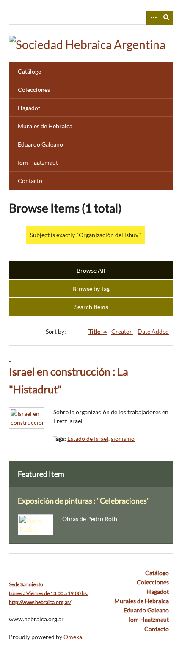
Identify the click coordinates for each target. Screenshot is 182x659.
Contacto (30, 180)
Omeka (72, 636)
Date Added (153, 331)
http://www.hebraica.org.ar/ (40, 602)
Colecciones (34, 89)
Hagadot (29, 107)
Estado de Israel (87, 438)
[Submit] (167, 18)
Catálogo (29, 71)
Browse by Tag (91, 288)
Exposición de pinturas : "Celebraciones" (84, 500)
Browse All (91, 270)
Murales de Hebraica (45, 126)
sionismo (123, 438)
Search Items (91, 306)
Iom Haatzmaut (38, 162)
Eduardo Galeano (40, 144)
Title (95, 331)
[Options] (153, 18)
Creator (122, 331)
